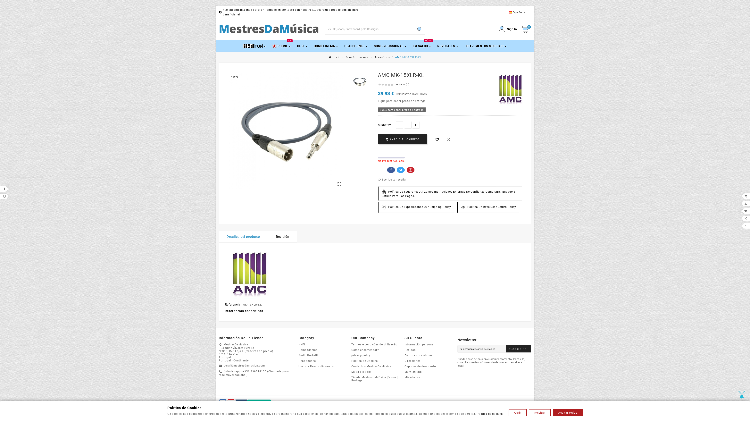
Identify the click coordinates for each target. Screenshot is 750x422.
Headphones (307, 360)
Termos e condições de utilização (374, 344)
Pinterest (410, 170)
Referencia (233, 304)
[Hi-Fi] (254, 45)
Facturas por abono (418, 355)
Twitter (401, 170)
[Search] (419, 29)
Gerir (517, 412)
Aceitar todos (567, 412)
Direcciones (412, 360)
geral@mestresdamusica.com (244, 365)
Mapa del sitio (361, 371)
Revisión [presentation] (282, 237)
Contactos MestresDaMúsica (371, 366)
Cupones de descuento (420, 366)
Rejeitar (539, 412)
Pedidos (410, 349)
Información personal (419, 344)
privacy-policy (361, 355)
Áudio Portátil (308, 355)
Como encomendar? (365, 349)
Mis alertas (412, 377)
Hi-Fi (301, 344)
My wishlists (413, 371)
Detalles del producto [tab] (243, 237)
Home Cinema (308, 349)
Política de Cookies (364, 360)
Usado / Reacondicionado (316, 366)
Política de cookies (490, 413)
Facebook (391, 170)
